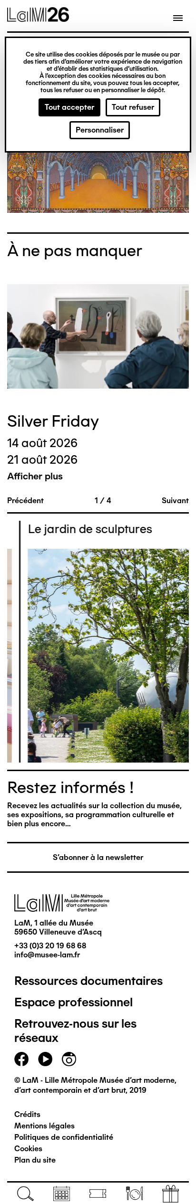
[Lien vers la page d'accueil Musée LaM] (38, 18)
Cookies (28, 1148)
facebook (21, 1059)
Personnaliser (100, 129)
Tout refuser (133, 107)
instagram (69, 1059)
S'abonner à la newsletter (98, 857)
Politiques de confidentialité (63, 1137)
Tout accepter (69, 107)
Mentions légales (44, 1125)
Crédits (27, 1114)
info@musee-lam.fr (47, 954)
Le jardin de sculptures (76, 529)
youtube (45, 1059)
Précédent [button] (25, 500)
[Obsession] (98, 167)
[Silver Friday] (98, 337)
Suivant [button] (175, 500)
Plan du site (35, 1160)
